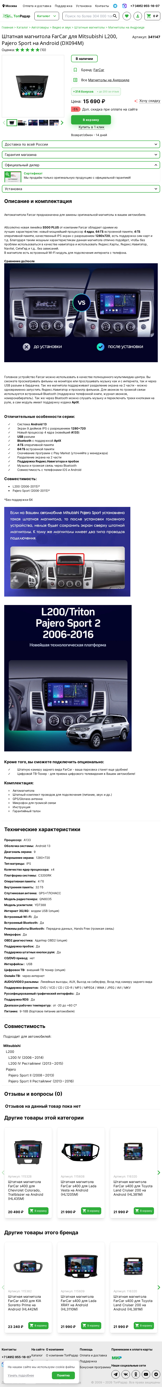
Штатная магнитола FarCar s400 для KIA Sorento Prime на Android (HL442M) (24, 1302)
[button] (12, 122)
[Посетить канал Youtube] (146, 1374)
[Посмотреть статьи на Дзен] (156, 1374)
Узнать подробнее (21, 1375)
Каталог (22, 27)
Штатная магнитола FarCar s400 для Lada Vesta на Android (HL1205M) (78, 1188)
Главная (7, 27)
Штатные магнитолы (89, 27)
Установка (84, 6)
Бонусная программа (95, 1367)
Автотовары (40, 27)
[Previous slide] (4, 122)
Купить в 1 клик (91, 127)
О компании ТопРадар (62, 1355)
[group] (33, 86)
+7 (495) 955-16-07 (16, 1357)
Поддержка (64, 6)
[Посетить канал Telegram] (115, 1374)
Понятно (63, 1375)
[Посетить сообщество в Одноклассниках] (136, 1374)
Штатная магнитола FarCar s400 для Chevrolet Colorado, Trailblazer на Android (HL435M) (25, 1190)
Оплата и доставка (37, 6)
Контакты (102, 6)
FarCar (98, 70)
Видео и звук (61, 27)
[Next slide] (61, 122)
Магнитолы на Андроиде (126, 27)
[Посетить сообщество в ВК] (126, 1374)
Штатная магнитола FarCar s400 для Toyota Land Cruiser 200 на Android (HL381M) (133, 1188)
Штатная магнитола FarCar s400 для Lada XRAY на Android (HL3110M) (78, 1302)
